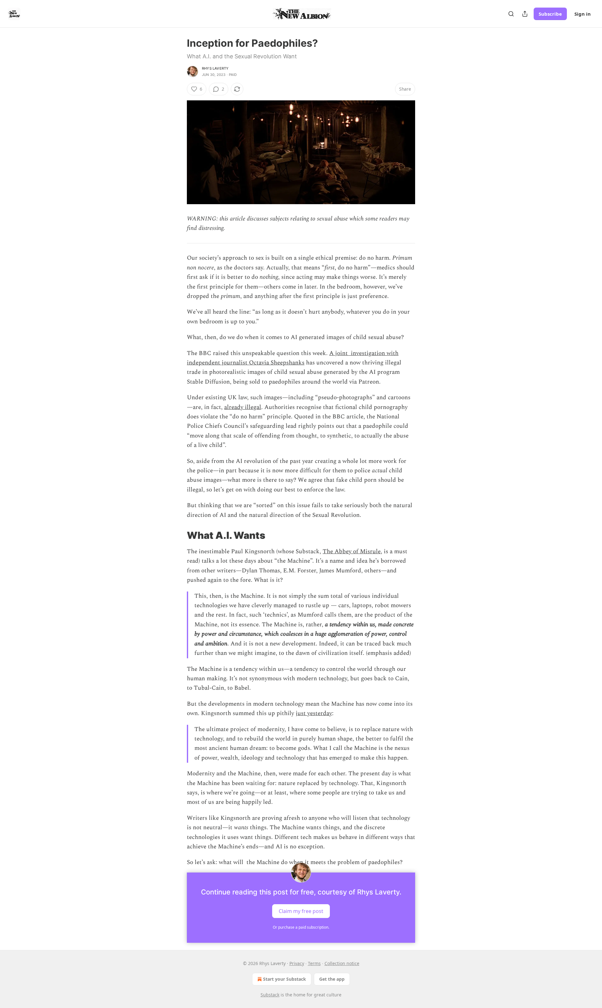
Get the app (332, 979)
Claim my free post (301, 910)
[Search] (511, 14)
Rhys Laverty (215, 68)
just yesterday (314, 713)
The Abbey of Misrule (352, 551)
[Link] (178, 535)
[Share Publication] (525, 14)
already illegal (242, 407)
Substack (270, 995)
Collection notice (342, 963)
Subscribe (550, 14)
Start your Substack (284, 979)
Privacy (296, 963)
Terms (314, 963)
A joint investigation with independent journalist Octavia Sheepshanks (293, 358)
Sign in (582, 14)
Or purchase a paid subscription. (301, 927)
